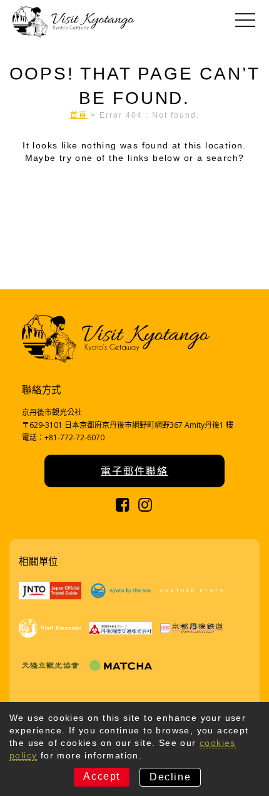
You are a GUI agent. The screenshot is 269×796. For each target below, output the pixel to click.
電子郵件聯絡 (134, 471)
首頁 (79, 115)
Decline (170, 777)
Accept (101, 776)
